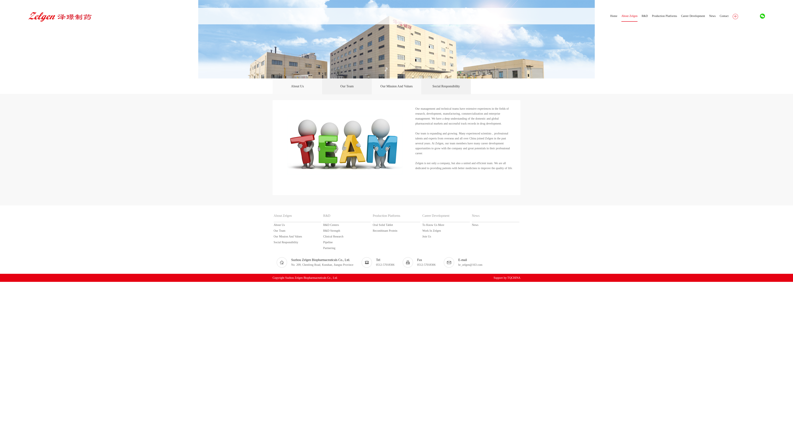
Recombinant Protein (385, 230)
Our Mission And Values (396, 86)
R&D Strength (331, 230)
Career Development (435, 215)
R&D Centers (331, 225)
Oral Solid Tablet (383, 225)
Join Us (426, 236)
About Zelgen (283, 215)
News (476, 215)
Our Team (347, 86)
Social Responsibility (446, 86)
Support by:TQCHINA (507, 277)
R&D (326, 215)
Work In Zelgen (431, 230)
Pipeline (328, 242)
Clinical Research (333, 236)
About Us (297, 86)
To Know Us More (433, 225)
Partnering (329, 248)
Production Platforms (386, 215)
